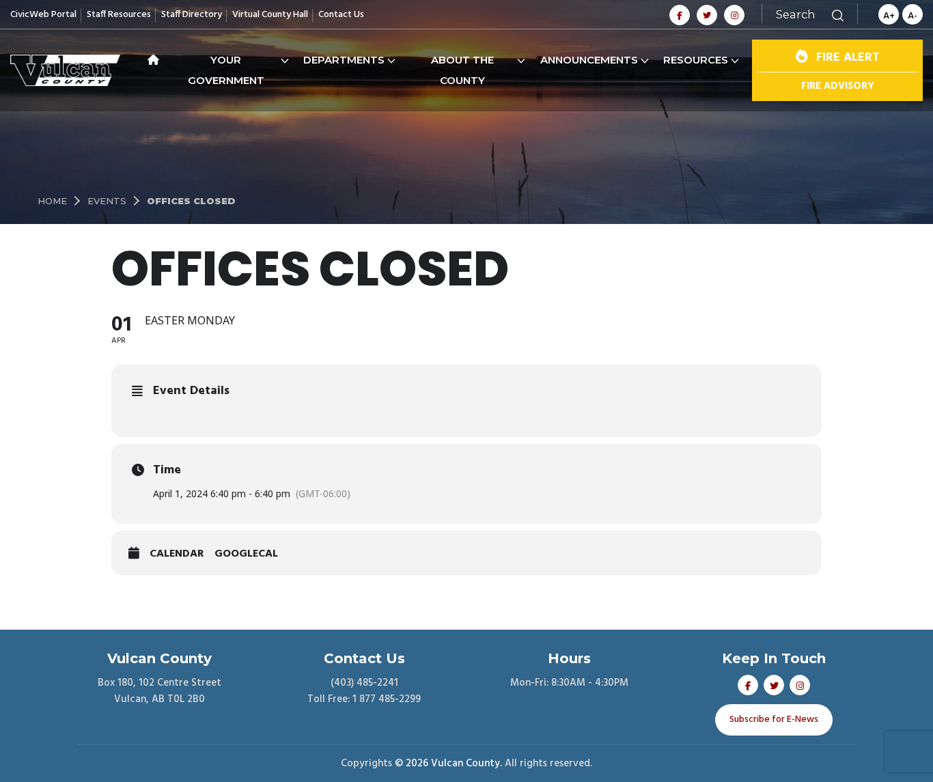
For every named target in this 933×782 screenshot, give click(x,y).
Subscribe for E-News (773, 719)
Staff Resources (119, 15)
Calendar (177, 554)
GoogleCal (246, 554)
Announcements (589, 59)
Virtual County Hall (270, 15)
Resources (695, 59)
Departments (344, 59)
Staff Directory (191, 15)
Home (52, 200)
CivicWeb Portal (43, 15)
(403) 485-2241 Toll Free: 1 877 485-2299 (364, 691)
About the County (462, 70)
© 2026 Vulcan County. (448, 763)
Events (106, 200)
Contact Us (341, 15)
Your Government (226, 70)
